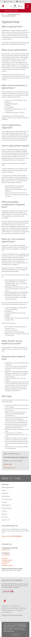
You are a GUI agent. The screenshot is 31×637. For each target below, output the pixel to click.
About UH (4, 563)
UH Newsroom (6, 562)
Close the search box (23, 6)
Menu (27, 7)
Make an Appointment (9, 467)
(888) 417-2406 (11, 478)
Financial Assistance (7, 560)
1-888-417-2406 (7, 464)
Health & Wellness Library (13, 14)
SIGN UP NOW (7, 591)
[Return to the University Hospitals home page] (3, 6)
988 (3, 570)
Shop (19, 6)
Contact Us (5, 558)
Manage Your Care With (12, 536)
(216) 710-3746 (6, 555)
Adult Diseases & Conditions (9, 16)
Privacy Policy (11, 625)
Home (2, 14)
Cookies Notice (22, 625)
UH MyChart (14, 6)
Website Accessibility (7, 565)
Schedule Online (21, 1)
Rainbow (11, 6)
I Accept (15, 634)
